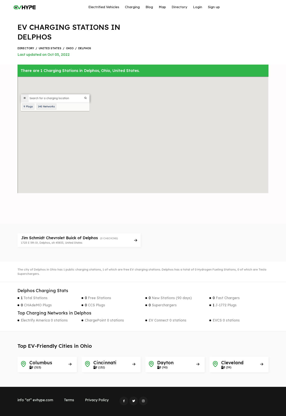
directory (26, 48)
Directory (179, 7)
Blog (149, 7)
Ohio (70, 48)
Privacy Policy (97, 400)
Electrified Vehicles (103, 7)
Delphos (84, 48)
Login (197, 7)
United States (50, 48)
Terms (69, 400)
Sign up (214, 7)
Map (162, 7)
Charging (132, 7)
